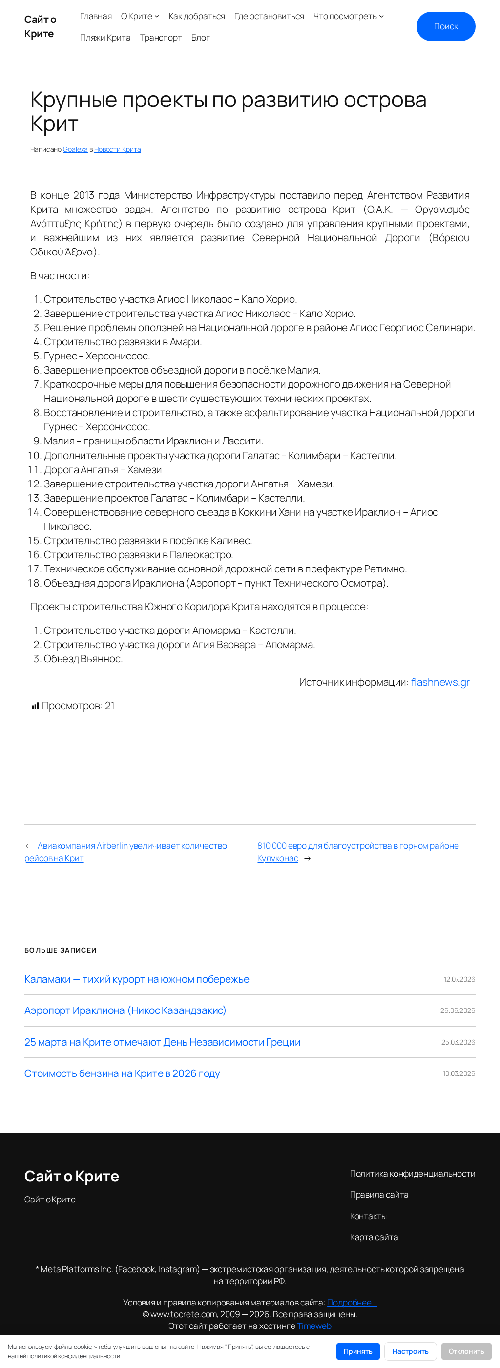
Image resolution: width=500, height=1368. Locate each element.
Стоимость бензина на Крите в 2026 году (122, 1073)
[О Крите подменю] (156, 15)
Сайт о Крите (40, 26)
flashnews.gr (440, 682)
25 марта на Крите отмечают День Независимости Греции (162, 1042)
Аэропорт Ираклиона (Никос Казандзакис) (125, 1010)
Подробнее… (352, 1302)
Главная (96, 15)
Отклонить (466, 1351)
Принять (358, 1351)
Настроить (411, 1351)
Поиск (446, 26)
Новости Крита (117, 149)
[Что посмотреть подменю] (381, 15)
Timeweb (314, 1325)
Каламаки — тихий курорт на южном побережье (137, 979)
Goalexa (75, 149)
